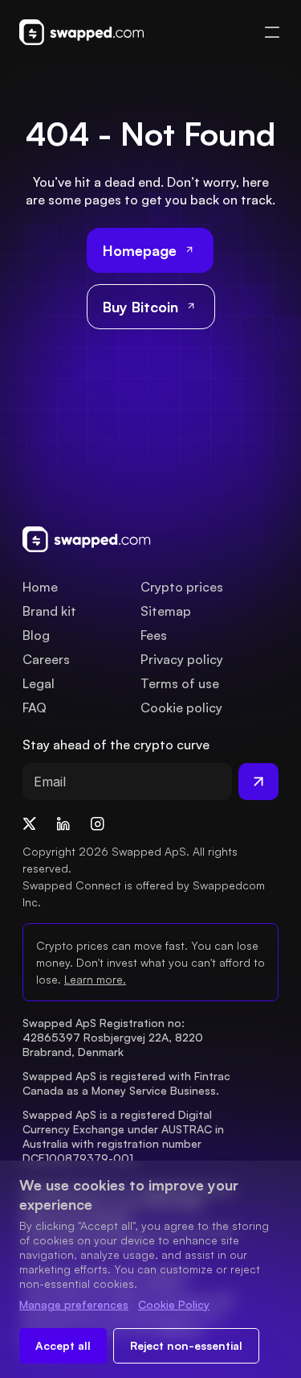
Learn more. (95, 979)
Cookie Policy (173, 1304)
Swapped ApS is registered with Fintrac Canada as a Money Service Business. (128, 1083)
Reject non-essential (186, 1345)
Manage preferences (73, 1304)
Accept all (63, 1345)
